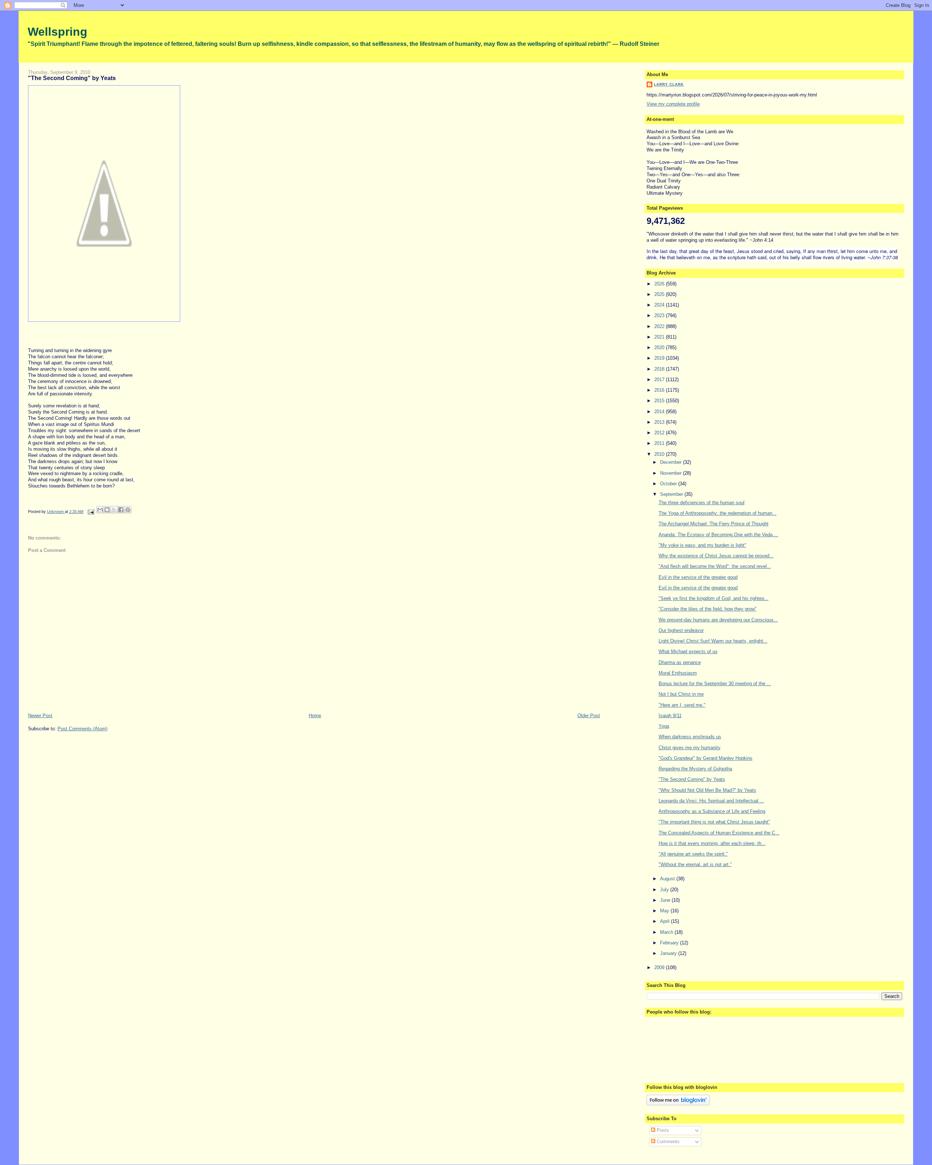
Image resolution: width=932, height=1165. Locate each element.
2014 (660, 411)
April (665, 921)
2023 (660, 315)
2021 (660, 337)
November (671, 473)
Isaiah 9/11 (670, 715)
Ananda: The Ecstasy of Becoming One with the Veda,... (718, 534)
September (672, 494)
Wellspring (57, 31)
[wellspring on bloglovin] (678, 1103)
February (670, 942)
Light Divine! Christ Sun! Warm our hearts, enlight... (713, 641)
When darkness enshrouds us (690, 736)
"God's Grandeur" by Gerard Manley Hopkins (706, 758)
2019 (660, 358)
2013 (660, 422)
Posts (662, 1130)
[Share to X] (114, 509)
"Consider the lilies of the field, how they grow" (708, 609)
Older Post (588, 715)
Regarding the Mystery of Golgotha (695, 768)
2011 (660, 443)
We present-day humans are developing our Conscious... (718, 620)
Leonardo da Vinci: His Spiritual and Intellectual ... (711, 800)
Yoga (664, 726)
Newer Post (40, 715)
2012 (660, 432)
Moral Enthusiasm (678, 673)
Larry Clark (669, 84)
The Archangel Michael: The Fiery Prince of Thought (714, 523)
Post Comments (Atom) (82, 728)
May (665, 910)
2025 (660, 294)
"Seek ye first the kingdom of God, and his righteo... (714, 598)
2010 (660, 454)
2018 (660, 369)
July (665, 889)
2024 (660, 305)
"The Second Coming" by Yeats (692, 779)
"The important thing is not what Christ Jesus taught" (714, 822)
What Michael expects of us (688, 651)
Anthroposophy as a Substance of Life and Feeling (712, 811)
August (668, 878)
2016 (660, 390)
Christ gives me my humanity (689, 747)
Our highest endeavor (681, 630)
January (669, 953)
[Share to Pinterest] (127, 509)
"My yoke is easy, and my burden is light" (702, 545)
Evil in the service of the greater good (698, 577)
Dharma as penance (680, 662)
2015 (660, 400)
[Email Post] (90, 511)
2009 (660, 967)
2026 (660, 284)
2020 (660, 347)
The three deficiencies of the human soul (702, 502)
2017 (660, 379)
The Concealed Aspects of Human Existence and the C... (719, 833)
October (669, 483)
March (667, 932)
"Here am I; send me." (682, 705)
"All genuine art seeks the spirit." (693, 854)
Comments (667, 1141)
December (671, 462)
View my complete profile (673, 104)
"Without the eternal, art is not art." (695, 864)
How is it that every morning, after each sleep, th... (712, 843)
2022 (660, 326)
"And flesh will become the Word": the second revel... (715, 566)
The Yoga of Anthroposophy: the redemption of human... (718, 513)
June (666, 900)
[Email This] (100, 509)
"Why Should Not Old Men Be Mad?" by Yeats (707, 790)
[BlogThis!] (107, 509)
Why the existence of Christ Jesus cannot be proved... (716, 555)
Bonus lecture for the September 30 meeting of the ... (715, 683)
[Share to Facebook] (121, 509)
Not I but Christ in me (681, 694)
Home (315, 715)
